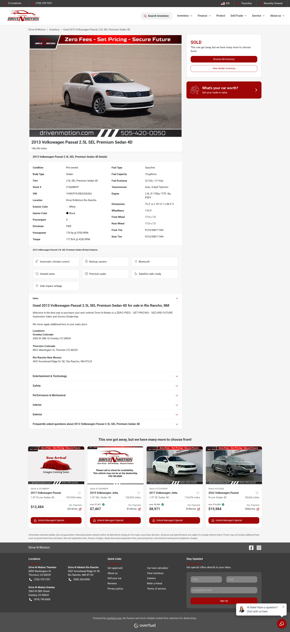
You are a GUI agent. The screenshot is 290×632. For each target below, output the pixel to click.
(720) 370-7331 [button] (44, 3)
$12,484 (37, 507)
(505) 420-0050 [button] (81, 579)
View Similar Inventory (223, 68)
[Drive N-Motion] (23, 16)
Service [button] (256, 15)
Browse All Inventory (224, 59)
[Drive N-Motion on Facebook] (250, 547)
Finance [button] (202, 15)
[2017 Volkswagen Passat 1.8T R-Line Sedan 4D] (56, 465)
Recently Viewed (273, 3)
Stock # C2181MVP (158, 488)
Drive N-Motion (37, 29)
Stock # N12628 (216, 488)
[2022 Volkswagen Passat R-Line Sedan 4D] (234, 465)
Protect (220, 15)
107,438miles (74, 497)
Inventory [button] (183, 15)
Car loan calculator (157, 568)
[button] (16, 3)
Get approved (115, 568)
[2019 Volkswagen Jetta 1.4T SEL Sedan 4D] (115, 465)
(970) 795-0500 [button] (42, 599)
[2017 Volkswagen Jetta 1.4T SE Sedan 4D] (175, 465)
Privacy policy (115, 588)
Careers (151, 578)
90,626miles (252, 497)
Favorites (246, 3)
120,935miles (133, 497)
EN (228, 3)
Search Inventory (158, 15)
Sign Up (224, 600)
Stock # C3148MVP (40, 488)
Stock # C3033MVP (99, 488)
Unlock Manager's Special (51, 520)
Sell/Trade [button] (236, 15)
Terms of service (156, 588)
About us (113, 573)
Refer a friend (154, 583)
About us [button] (275, 15)
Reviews (112, 583)
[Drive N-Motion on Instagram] (257, 547)
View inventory (155, 573)
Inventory (54, 29)
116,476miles (192, 497)
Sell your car (115, 578)
